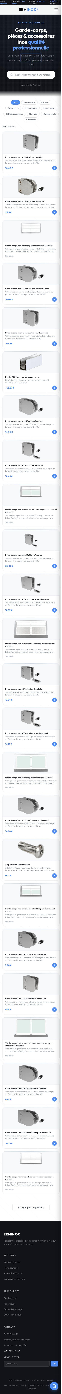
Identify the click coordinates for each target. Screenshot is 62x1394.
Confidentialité (33, 1385)
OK (54, 1363)
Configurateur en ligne (14, 1279)
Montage (33, 114)
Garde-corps (29, 102)
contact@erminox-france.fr (17, 1339)
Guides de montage (13, 1309)
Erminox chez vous (12, 1314)
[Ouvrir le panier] (54, 1386)
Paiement (32, 1388)
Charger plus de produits (31, 1207)
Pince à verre (48, 108)
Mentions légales (11, 1385)
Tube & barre (13, 108)
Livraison (45, 1385)
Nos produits (9, 1303)
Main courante (31, 108)
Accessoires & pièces (13, 1273)
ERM (27, 10)
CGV (22, 1385)
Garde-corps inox (12, 1262)
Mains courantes (11, 1267)
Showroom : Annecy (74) (15, 1345)
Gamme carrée (49, 114)
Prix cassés (31, 119)
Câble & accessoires (14, 114)
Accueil (24, 85)
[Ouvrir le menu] (56, 9)
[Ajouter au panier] (54, 168)
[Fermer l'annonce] (59, 2)
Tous (15, 102)
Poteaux (45, 102)
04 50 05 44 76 (11, 1334)
